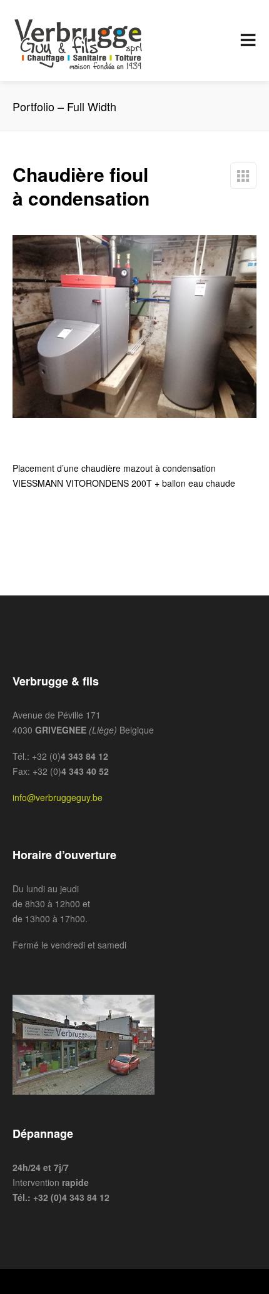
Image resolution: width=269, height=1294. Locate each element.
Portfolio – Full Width (243, 175)
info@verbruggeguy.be (58, 797)
